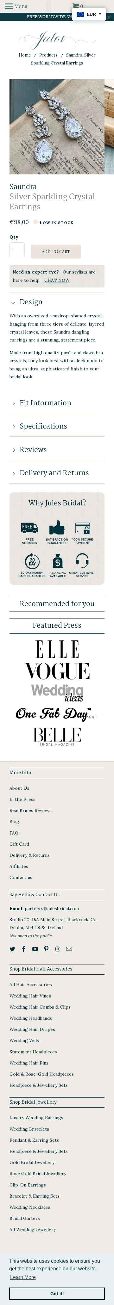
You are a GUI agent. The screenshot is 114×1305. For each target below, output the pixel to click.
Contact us (21, 877)
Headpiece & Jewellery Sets (39, 1085)
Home (25, 55)
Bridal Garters (25, 1218)
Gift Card (19, 844)
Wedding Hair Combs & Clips (40, 1007)
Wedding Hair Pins (29, 1063)
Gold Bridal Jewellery (32, 1162)
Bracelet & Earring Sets (35, 1196)
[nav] (16, 6)
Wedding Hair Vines (30, 996)
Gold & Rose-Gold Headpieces (42, 1074)
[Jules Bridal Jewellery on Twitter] (13, 949)
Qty (14, 237)
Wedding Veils (24, 1040)
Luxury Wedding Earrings (36, 1117)
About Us (19, 788)
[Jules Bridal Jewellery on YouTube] (35, 949)
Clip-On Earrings (28, 1185)
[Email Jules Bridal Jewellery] (69, 949)
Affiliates (19, 866)
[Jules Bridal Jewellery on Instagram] (58, 949)
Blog (14, 821)
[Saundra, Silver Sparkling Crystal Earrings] (57, 126)
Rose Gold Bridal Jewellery (38, 1173)
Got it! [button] (57, 1293)
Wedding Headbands (31, 1018)
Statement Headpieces (33, 1052)
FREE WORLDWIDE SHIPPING (57, 16)
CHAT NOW (57, 280)
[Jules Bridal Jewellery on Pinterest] (46, 949)
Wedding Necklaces (30, 1207)
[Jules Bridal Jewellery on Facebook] (24, 949)
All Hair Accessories (31, 984)
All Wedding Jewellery (33, 1229)
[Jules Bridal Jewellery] (57, 40)
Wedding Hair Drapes (32, 1029)
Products (48, 55)
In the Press (22, 799)
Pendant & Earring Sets (34, 1140)
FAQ (14, 833)
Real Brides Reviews (31, 810)
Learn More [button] (23, 1277)
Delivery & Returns (30, 855)
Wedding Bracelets (29, 1129)
